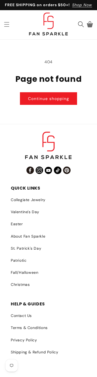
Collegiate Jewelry (28, 199)
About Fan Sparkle (28, 236)
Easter (17, 223)
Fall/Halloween (24, 272)
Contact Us (21, 315)
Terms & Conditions (29, 327)
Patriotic (18, 260)
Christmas (20, 284)
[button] (7, 24)
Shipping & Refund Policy (34, 352)
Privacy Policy (24, 340)
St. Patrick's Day (26, 248)
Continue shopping (48, 98)
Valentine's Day (25, 211)
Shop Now (82, 4)
